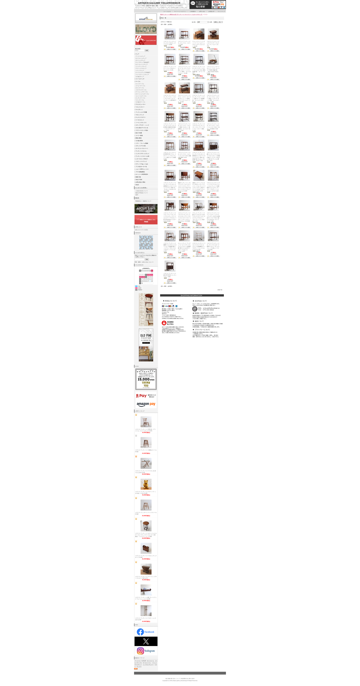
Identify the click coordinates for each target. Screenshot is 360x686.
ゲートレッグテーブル (141, 92)
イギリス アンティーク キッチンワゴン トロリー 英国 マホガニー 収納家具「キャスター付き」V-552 (184, 127)
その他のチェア (139, 76)
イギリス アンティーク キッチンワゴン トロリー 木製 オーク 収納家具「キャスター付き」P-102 (198, 99)
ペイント (154, 662)
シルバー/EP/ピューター (142, 169)
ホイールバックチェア (141, 64)
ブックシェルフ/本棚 (141, 112)
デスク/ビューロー (140, 104)
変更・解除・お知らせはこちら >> (144, 262)
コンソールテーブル (140, 96)
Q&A (136, 194)
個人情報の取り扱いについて (173, 678)
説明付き (163, 22)
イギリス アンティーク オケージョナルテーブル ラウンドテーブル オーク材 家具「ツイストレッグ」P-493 (146, 535)
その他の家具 (139, 140)
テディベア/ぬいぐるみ (141, 164)
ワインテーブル (139, 100)
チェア (137, 54)
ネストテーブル (139, 88)
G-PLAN (143, 660)
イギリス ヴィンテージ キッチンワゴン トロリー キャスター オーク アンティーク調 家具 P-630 (170, 99)
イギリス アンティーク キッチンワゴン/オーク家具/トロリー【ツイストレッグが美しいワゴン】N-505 (213, 246)
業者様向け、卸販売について (143, 201)
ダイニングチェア (140, 60)
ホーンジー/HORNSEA (141, 174)
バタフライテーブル (140, 90)
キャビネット (139, 109)
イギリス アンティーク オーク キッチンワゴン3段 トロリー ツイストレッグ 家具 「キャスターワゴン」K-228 (184, 70)
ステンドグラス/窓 (140, 146)
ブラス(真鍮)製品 (140, 172)
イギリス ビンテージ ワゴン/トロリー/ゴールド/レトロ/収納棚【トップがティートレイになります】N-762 (198, 246)
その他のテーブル (140, 102)
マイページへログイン (180, 11)
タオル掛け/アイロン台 (141, 127)
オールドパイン (147, 662)
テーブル (137, 81)
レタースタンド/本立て (141, 159)
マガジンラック (139, 114)
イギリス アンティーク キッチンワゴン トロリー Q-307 (184, 43)
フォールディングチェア (142, 74)
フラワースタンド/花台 (141, 130)
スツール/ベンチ (139, 79)
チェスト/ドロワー (140, 117)
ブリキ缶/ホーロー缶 (141, 166)
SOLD (137, 184)
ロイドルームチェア (140, 58)
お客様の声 (211, 11)
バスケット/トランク (141, 161)
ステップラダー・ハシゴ (142, 125)
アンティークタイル (140, 151)
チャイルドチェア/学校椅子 (142, 72)
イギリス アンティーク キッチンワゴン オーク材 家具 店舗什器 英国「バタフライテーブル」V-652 (170, 127)
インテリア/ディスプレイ (142, 153)
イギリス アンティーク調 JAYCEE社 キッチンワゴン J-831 (170, 275)
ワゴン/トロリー (139, 107)
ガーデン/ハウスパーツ (141, 148)
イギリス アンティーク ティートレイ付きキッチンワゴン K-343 (170, 68)
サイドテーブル (139, 84)
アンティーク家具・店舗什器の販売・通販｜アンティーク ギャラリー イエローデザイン (159, 5)
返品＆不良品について (141, 193)
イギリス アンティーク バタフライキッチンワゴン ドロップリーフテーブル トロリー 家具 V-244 (198, 127)
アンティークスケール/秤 (142, 156)
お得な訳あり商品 (140, 182)
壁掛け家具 (138, 138)
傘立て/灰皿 (138, 133)
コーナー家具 (139, 135)
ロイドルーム (150, 660)
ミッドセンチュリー (148, 664)
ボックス (139, 666)
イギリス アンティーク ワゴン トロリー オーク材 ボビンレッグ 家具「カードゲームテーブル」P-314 (184, 99)
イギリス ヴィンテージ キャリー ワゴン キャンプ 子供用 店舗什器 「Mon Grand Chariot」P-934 (213, 70)
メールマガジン (140, 252)
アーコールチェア (140, 56)
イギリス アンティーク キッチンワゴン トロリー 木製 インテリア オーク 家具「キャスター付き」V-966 (213, 99)
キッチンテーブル (140, 98)
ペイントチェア (139, 70)
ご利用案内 (193, 11)
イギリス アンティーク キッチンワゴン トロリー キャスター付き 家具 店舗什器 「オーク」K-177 (198, 70)
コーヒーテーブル (140, 85)
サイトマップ (221, 11)
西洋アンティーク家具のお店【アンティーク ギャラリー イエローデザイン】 (181, 14)
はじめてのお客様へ (141, 187)
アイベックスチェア (140, 68)
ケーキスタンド (139, 120)
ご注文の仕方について (141, 191)
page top (220, 289)
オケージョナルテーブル (142, 94)
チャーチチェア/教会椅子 (142, 62)
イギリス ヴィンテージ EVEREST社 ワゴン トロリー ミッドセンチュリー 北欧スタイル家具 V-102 (170, 156)
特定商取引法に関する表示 (188, 678)
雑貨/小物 (138, 177)
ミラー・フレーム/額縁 (141, 143)
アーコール (138, 660)
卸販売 (137, 198)
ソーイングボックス (140, 122)
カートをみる (167, 11)
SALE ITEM (138, 179)
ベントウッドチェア (140, 66)
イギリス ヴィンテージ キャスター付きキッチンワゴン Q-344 (170, 43)
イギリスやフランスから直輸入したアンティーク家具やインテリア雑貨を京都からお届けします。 (162, 7)
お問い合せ (202, 11)
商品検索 (138, 48)
